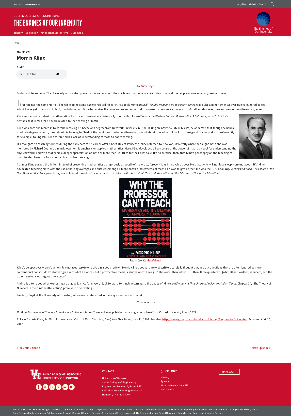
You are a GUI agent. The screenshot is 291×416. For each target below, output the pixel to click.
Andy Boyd (147, 86)
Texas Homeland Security (157, 409)
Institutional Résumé (61, 413)
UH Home (68, 409)
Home (16, 42)
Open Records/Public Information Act (31, 413)
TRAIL (173, 409)
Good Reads (154, 260)
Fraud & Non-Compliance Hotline (211, 409)
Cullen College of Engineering (37, 16)
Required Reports (81, 413)
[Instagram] (58, 387)
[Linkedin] (65, 387)
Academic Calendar (84, 409)
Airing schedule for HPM (54, 33)
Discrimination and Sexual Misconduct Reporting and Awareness (171, 413)
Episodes (30, 33)
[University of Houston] (26, 4)
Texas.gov (138, 409)
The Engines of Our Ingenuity (48, 23)
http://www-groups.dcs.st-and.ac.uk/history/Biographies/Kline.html (204, 319)
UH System (127, 409)
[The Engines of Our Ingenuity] (265, 21)
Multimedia (77, 33)
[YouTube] (72, 387)
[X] (45, 387)
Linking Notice (236, 409)
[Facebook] (39, 387)
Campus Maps (101, 409)
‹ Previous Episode (28, 348)
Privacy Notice (251, 409)
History (18, 33)
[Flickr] (52, 387)
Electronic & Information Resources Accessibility (115, 413)
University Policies (213, 413)
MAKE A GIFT (229, 371)
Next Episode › (261, 348)
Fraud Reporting (185, 409)
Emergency (115, 409)
